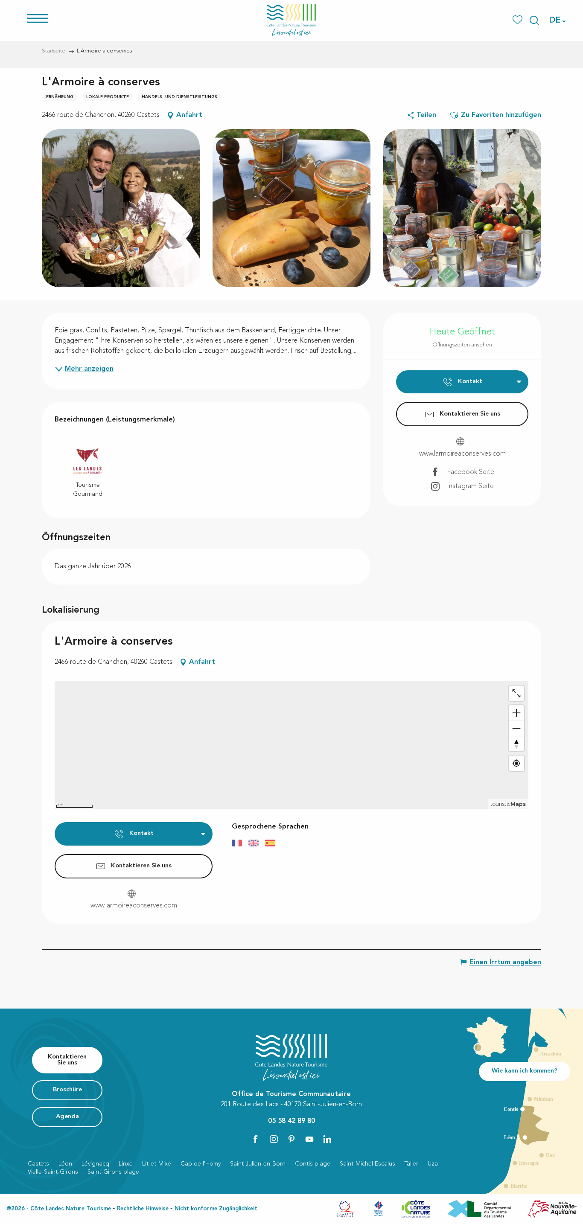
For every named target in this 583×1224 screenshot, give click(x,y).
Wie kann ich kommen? (524, 1071)
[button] (534, 20)
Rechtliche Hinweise (143, 1209)
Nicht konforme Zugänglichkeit (216, 1209)
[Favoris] (518, 20)
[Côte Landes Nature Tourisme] (291, 20)
